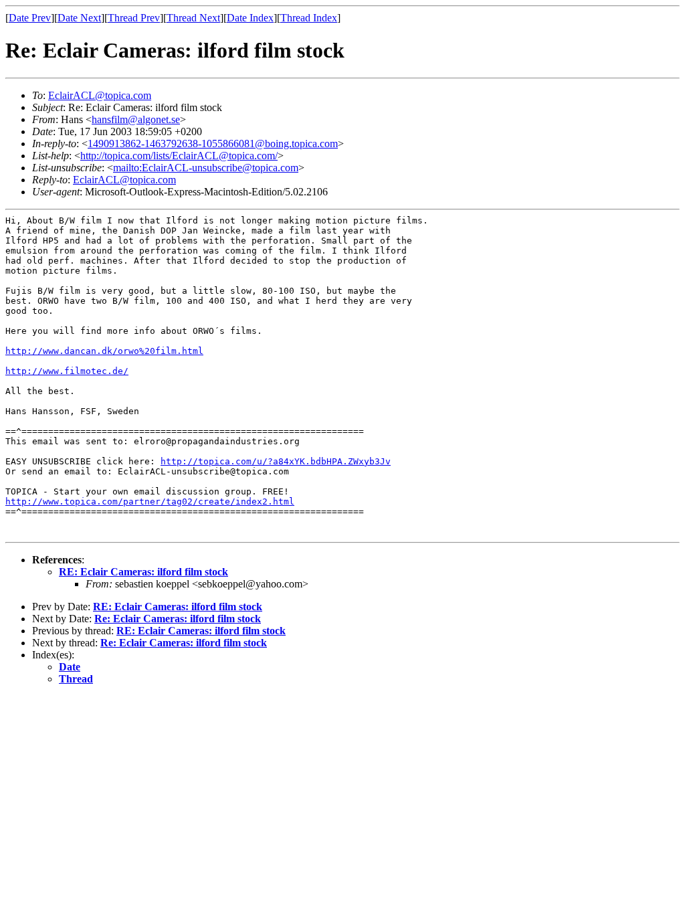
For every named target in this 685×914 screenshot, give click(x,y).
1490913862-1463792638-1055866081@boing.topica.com (213, 143)
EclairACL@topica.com (99, 95)
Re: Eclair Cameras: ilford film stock (177, 618)
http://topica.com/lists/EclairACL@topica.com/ (179, 155)
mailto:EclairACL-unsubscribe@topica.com (205, 167)
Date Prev (30, 17)
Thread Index (308, 17)
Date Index (250, 17)
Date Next (79, 17)
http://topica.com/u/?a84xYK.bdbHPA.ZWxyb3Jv (276, 461)
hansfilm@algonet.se (136, 119)
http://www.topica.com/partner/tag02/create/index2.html (149, 501)
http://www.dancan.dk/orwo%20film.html (104, 351)
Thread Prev (134, 17)
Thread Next (193, 17)
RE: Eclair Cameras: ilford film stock (143, 571)
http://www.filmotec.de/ (66, 371)
